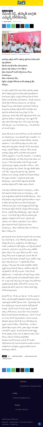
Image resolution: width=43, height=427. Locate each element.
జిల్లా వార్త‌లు (11, 8)
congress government (30, 356)
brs (9, 356)
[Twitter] (9, 26)
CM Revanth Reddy (17, 356)
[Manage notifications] (39, 423)
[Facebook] (4, 26)
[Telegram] (27, 26)
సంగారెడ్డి (10, 11)
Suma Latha (7, 21)
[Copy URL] (32, 26)
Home (4, 8)
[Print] (22, 26)
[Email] (18, 26)
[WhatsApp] (13, 26)
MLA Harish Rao (7, 358)
